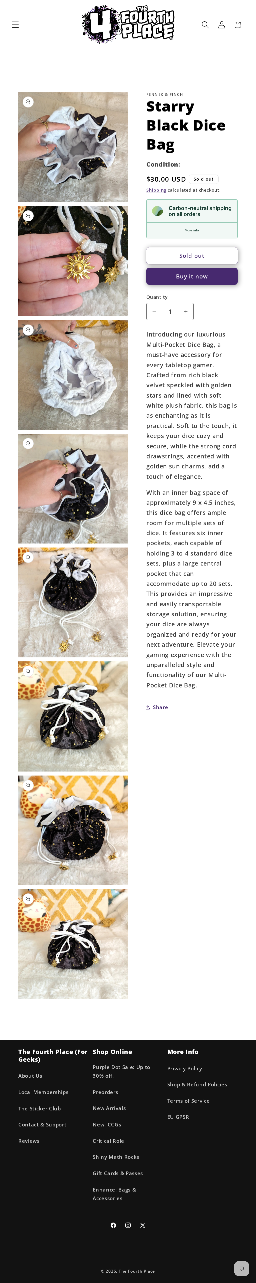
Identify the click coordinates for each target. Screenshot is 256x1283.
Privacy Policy (184, 1068)
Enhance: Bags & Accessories (114, 1194)
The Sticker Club (39, 1108)
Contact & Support (42, 1124)
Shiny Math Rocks (116, 1156)
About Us (30, 1075)
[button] (15, 25)
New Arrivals (109, 1108)
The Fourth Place (137, 1271)
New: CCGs (107, 1124)
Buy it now (192, 276)
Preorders (105, 1092)
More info (192, 230)
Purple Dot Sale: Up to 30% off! (121, 1072)
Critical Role (108, 1140)
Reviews (29, 1140)
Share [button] (160, 707)
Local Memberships (43, 1092)
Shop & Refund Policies (197, 1084)
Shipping (156, 190)
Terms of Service (188, 1100)
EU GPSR (178, 1116)
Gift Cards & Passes (118, 1173)
